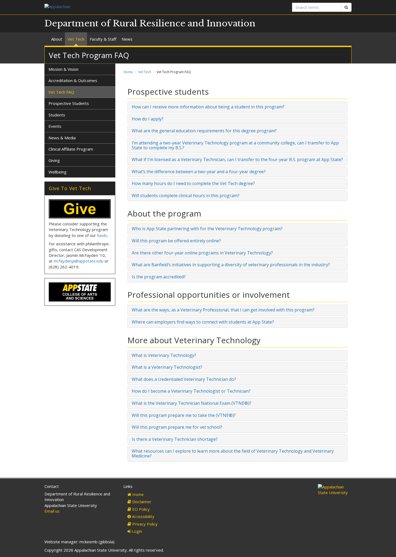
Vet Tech (76, 39)
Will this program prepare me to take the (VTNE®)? (184, 415)
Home (128, 72)
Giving (54, 160)
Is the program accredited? (159, 277)
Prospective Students (68, 103)
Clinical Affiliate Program (70, 149)
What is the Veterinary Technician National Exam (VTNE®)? (191, 403)
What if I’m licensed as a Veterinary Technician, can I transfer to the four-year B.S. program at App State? (237, 159)
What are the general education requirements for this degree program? (204, 131)
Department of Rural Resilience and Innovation (149, 23)
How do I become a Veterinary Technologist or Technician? (191, 391)
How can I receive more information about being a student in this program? (208, 107)
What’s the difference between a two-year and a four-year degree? (199, 172)
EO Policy (140, 509)
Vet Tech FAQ (61, 92)
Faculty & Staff (103, 39)
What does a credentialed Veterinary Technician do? (184, 379)
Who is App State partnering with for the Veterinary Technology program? (207, 229)
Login (136, 531)
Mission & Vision (63, 69)
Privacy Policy (144, 524)
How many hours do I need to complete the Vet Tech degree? (193, 183)
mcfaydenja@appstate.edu (78, 261)
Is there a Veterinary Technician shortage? (175, 439)
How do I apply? (148, 119)
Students (56, 115)
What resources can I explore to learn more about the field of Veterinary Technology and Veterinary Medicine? (233, 453)
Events (54, 126)
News (127, 39)
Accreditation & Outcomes (72, 80)
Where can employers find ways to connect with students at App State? (203, 322)
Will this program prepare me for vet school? (177, 427)
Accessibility (142, 516)
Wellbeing (57, 172)
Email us (52, 511)
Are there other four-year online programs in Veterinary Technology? (202, 253)
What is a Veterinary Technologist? (167, 367)
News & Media (62, 137)
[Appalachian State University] (119, 7)
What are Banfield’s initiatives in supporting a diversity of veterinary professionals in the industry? (231, 265)
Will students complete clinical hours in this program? (185, 195)
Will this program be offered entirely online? (176, 241)
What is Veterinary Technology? (164, 355)
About (56, 39)
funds (102, 235)
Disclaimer (141, 501)
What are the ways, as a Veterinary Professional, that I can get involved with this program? (223, 310)
